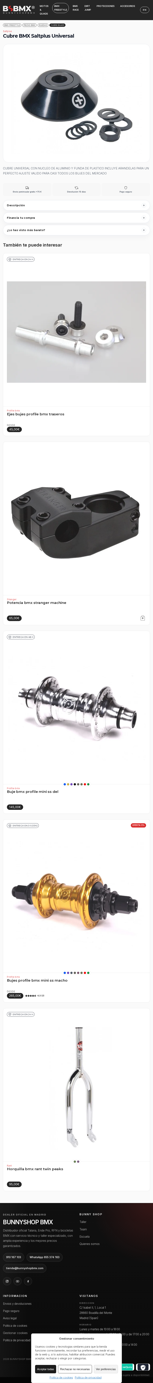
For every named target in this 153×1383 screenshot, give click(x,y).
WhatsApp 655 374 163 (45, 1257)
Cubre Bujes (57, 25)
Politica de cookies (61, 1377)
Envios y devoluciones (17, 1303)
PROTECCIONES (105, 6)
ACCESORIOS (127, 6)
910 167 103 (13, 1257)
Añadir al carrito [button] (141, 617)
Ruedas (43, 25)
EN (144, 10)
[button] (65, 784)
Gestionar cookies (15, 1332)
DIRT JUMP (88, 8)
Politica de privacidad (88, 1377)
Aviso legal (10, 1318)
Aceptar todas (45, 1369)
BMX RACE (76, 8)
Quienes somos (89, 1244)
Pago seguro (11, 1311)
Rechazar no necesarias (75, 1369)
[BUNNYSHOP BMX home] (19, 8)
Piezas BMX (29, 25)
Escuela (84, 1236)
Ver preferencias (106, 1369)
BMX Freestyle (12, 25)
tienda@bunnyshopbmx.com (24, 1268)
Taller (82, 1222)
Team (83, 1229)
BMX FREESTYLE (60, 8)
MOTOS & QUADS (44, 10)
